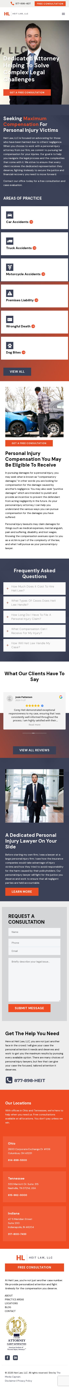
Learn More (22, 892)
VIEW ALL (17, 372)
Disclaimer (10, 1380)
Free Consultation (50, 3)
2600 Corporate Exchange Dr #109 (29, 1149)
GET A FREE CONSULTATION (27, 92)
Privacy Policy (25, 1380)
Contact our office (14, 181)
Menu (63, 13)
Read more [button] (34, 724)
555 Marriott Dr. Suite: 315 (23, 1184)
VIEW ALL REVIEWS (34, 750)
